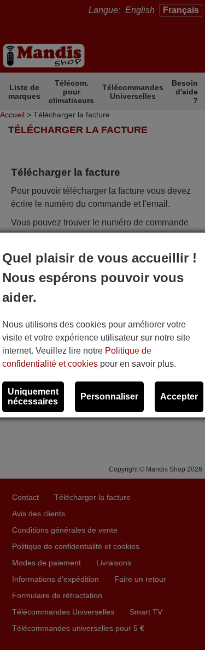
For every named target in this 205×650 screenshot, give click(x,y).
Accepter (179, 396)
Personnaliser (109, 396)
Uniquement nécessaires (33, 396)
